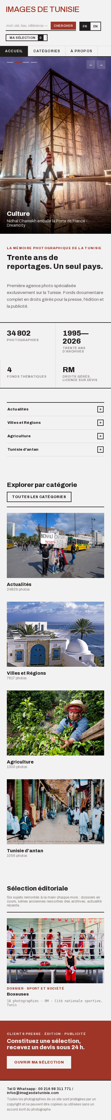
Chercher (63, 25)
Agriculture (19, 436)
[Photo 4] (34, 62)
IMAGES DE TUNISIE (42, 9)
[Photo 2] (18, 62)
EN (95, 26)
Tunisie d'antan (22, 450)
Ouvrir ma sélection (39, 1062)
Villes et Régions (24, 423)
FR (85, 26)
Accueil (14, 51)
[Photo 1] (10, 62)
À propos (81, 51)
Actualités (17, 409)
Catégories (46, 51)
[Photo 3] (26, 62)
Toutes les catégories (39, 497)
